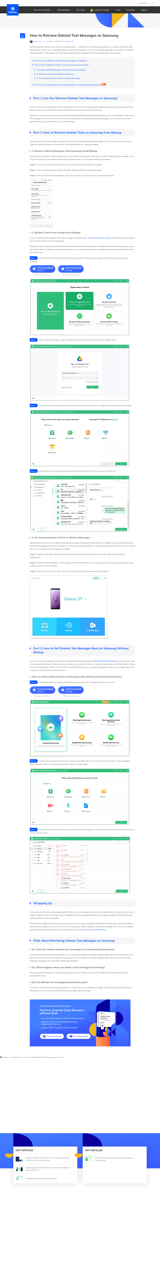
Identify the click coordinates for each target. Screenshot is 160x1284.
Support (144, 10)
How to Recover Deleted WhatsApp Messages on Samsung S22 (114, 1159)
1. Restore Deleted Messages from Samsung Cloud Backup (61, 70)
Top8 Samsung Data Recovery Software (41, 1179)
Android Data (69, 41)
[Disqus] (80, 1095)
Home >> (6, 1057)
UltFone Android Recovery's (100, 238)
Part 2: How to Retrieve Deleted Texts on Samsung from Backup (61, 65)
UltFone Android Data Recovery (106, 661)
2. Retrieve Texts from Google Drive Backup (55, 74)
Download (130, 10)
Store (118, 10)
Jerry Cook (37, 41)
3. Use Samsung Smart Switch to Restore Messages (59, 78)
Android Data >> (16, 1057)
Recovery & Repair (42, 10)
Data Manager (63, 10)
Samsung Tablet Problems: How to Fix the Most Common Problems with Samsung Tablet (48, 1159)
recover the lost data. (97, 929)
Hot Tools (80, 10)
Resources (143, 3)
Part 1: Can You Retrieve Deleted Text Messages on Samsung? (60, 60)
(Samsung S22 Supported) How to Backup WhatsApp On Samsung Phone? (48, 1169)
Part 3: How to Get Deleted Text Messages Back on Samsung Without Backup (67, 85)
